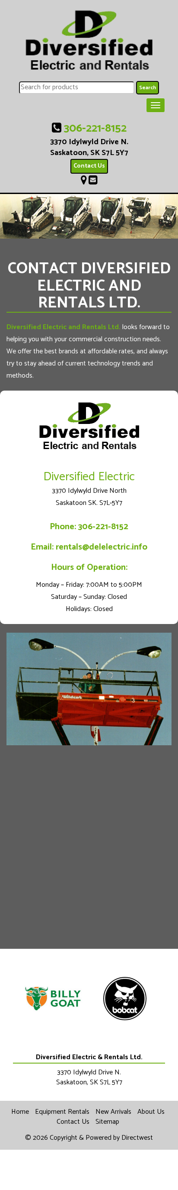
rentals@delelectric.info (101, 547)
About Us (151, 1112)
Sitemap (107, 1122)
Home (20, 1112)
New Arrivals (113, 1112)
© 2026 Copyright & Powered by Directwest (89, 1138)
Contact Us (89, 166)
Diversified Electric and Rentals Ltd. (63, 327)
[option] (53, 998)
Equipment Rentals (62, 1112)
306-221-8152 (95, 128)
